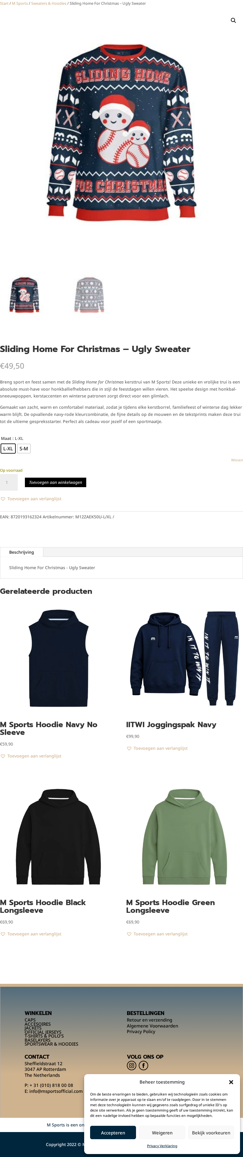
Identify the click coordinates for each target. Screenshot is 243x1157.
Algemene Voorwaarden (152, 1026)
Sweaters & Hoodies (48, 3)
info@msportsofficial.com (56, 1091)
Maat (6, 438)
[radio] (8, 448)
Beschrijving (21, 552)
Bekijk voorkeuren (211, 1133)
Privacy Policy (141, 1031)
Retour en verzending (149, 1020)
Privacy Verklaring (162, 1145)
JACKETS (33, 1028)
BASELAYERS (37, 1040)
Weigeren (162, 1133)
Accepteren (113, 1133)
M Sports (20, 3)
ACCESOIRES (38, 1024)
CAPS (30, 1020)
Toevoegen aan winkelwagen (55, 482)
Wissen (237, 460)
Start (4, 3)
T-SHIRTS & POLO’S (44, 1036)
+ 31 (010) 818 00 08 (51, 1085)
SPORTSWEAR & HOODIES (51, 1044)
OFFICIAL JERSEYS (43, 1032)
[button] (231, 1082)
